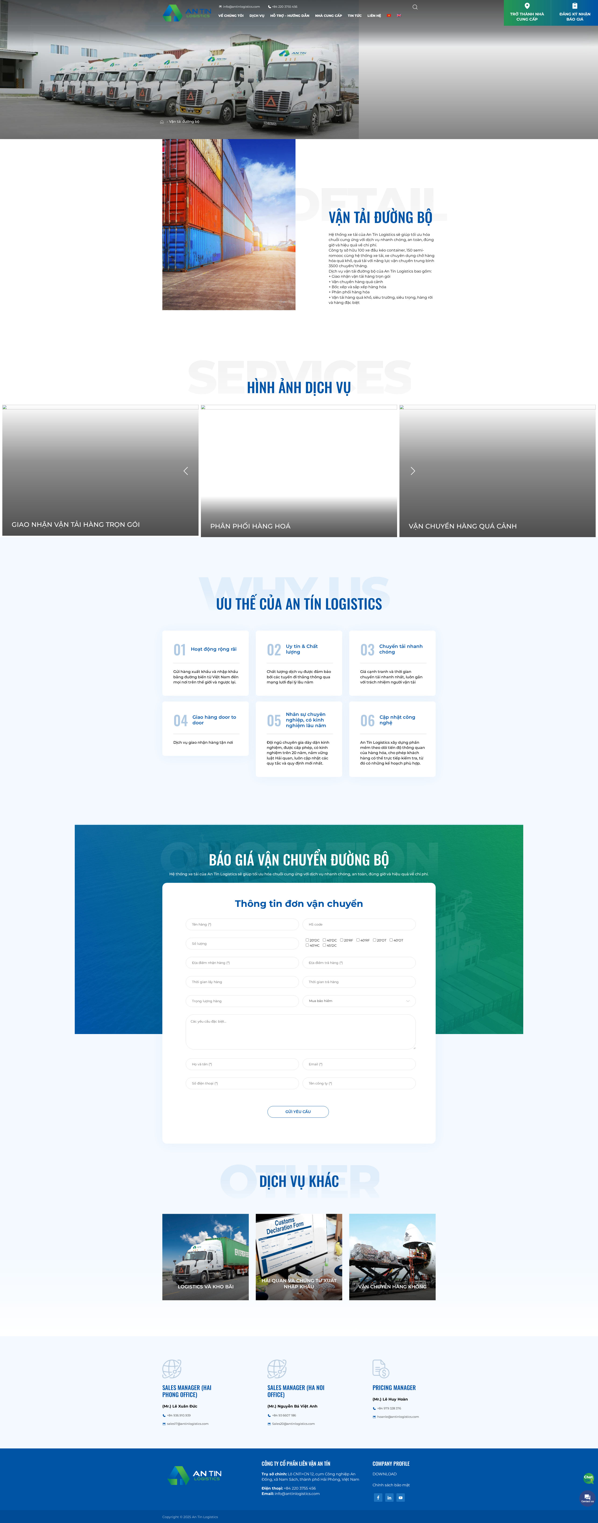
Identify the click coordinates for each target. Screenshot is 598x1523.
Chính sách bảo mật (391, 1485)
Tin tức (355, 16)
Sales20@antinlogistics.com (293, 1424)
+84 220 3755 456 (284, 6)
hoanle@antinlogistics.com (398, 1417)
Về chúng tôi (231, 16)
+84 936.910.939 (179, 1415)
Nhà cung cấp (328, 16)
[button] (412, 471)
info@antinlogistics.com (241, 6)
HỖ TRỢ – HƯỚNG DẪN (289, 16)
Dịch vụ (256, 16)
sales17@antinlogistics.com (188, 1424)
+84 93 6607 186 (284, 1415)
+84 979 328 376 (389, 1408)
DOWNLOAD (385, 1474)
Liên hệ (374, 16)
